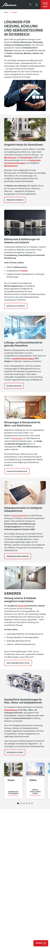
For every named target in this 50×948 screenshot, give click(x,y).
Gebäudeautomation (20, 515)
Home (6, 12)
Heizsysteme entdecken (15, 200)
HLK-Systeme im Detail (15, 752)
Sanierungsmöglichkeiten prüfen (18, 663)
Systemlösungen (11, 710)
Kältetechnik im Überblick (16, 306)
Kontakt (39, 943)
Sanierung (22, 605)
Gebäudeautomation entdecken (18, 556)
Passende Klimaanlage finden (17, 471)
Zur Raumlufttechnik (14, 386)
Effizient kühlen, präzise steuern (35, 791)
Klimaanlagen (17, 438)
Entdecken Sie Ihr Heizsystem (13, 792)
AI (7, 232)
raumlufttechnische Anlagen (23, 358)
